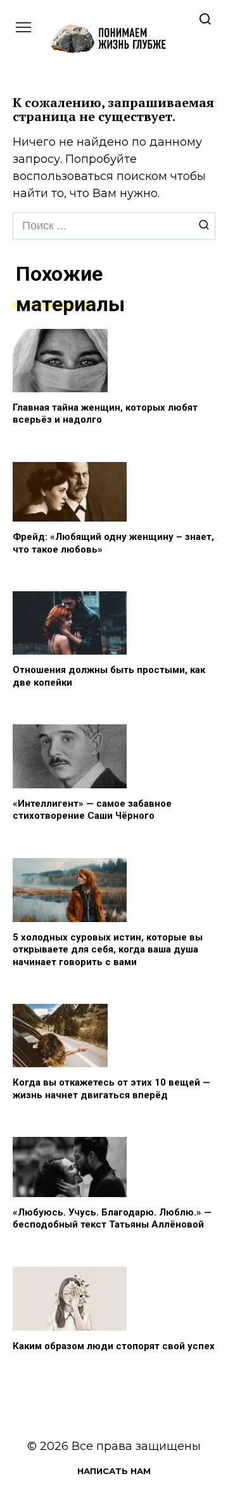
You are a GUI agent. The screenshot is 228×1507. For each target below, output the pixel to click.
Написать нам (114, 1471)
